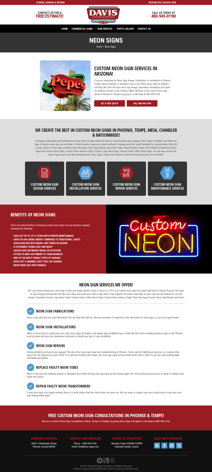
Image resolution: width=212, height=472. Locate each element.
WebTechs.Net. (132, 468)
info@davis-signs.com (88, 446)
